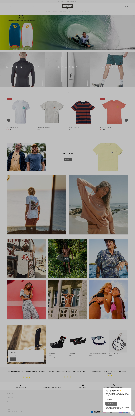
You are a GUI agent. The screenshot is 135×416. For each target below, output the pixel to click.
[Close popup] (130, 389)
